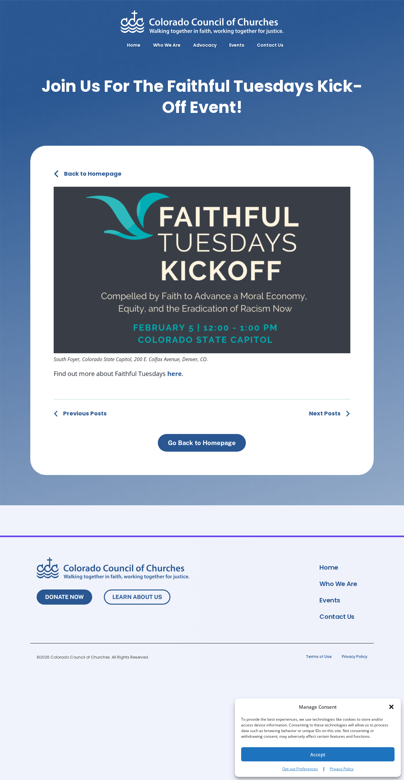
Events (236, 45)
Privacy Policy (342, 768)
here (174, 373)
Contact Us (270, 45)
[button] (391, 707)
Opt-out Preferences (300, 768)
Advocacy (205, 45)
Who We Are (167, 45)
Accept (317, 754)
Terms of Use (319, 656)
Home (133, 45)
